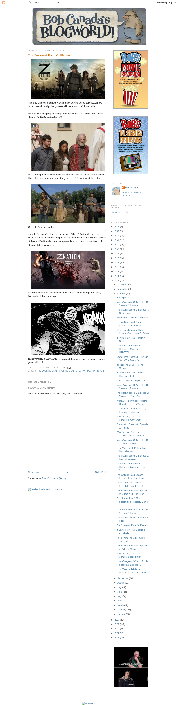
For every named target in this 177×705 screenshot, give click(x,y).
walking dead (66, 371)
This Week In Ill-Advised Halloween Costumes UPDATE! (129, 349)
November (122, 289)
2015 (117, 276)
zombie (101, 371)
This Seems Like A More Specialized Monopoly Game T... (132, 501)
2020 (117, 253)
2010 (117, 633)
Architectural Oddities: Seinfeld (132, 317)
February (122, 609)
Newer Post (34, 472)
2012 (117, 624)
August (121, 582)
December (122, 284)
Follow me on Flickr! (121, 212)
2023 (117, 240)
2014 (117, 280)
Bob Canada (132, 187)
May (119, 596)
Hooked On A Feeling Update (131, 380)
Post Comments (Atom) (54, 478)
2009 (117, 637)
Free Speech (123, 297)
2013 (117, 619)
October (121, 293)
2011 (117, 628)
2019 (117, 258)
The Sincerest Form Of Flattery (49, 55)
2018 (117, 262)
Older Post (100, 472)
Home (67, 472)
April (120, 600)
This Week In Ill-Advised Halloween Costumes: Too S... (131, 467)
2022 (117, 244)
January (121, 614)
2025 (117, 231)
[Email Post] (68, 368)
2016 (117, 271)
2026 (117, 226)
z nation (80, 371)
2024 (117, 235)
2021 (117, 249)
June (120, 591)
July (119, 587)
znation (91, 371)
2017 (117, 267)
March (120, 605)
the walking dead (47, 371)
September (123, 578)
